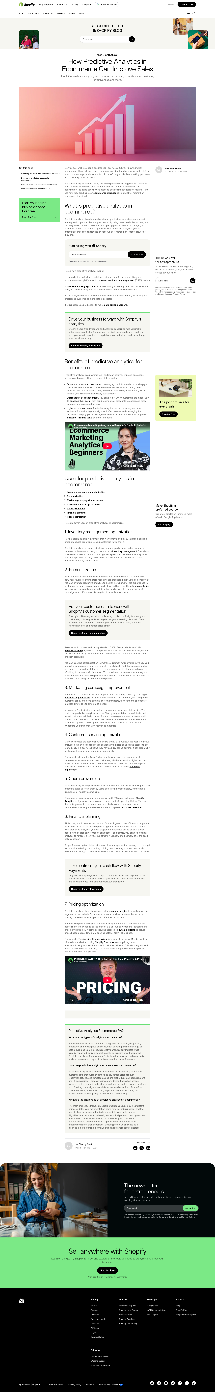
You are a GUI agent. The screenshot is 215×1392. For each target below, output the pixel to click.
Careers (94, 1310)
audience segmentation (77, 697)
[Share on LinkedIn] (148, 1148)
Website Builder (98, 1361)
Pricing (75, 4)
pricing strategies (118, 911)
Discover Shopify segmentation (88, 633)
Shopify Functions (104, 942)
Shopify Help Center (128, 1310)
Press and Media (98, 1319)
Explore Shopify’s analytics (85, 345)
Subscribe (190, 1208)
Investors (95, 1314)
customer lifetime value (79, 417)
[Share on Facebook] (135, 1148)
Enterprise (86, 4)
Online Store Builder (100, 1356)
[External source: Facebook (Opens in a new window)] (152, 1383)
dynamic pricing (126, 929)
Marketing (60, 13)
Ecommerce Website (100, 1365)
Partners (95, 1323)
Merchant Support (127, 1305)
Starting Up (48, 13)
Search (189, 13)
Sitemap (90, 1384)
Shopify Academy (127, 1319)
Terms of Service (55, 1384)
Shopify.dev (152, 1305)
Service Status (97, 1337)
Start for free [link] (136, 254)
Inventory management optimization (86, 492)
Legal (93, 1332)
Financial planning (76, 512)
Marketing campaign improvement (85, 500)
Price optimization (76, 517)
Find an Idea (33, 13)
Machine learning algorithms (82, 286)
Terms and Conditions (168, 1217)
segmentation (142, 586)
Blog (21, 13)
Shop (178, 1305)
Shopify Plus (181, 1310)
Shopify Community (128, 1323)
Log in (171, 4)
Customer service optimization (83, 504)
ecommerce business (104, 193)
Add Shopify (164, 524)
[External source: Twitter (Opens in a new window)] (159, 1383)
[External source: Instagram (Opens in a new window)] (173, 1383)
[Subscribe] (132, 39)
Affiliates (95, 1328)
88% (133, 939)
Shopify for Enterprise (186, 1314)
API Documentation (156, 1310)
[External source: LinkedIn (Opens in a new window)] (187, 1383)
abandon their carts (80, 401)
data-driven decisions (115, 305)
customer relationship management (115, 280)
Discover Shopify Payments (86, 889)
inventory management (124, 551)
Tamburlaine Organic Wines (93, 939)
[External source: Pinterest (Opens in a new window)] (194, 1383)
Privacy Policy (179, 294)
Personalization (75, 496)
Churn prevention (76, 508)
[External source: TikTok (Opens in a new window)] (180, 1383)
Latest (72, 13)
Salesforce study (74, 650)
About (94, 1305)
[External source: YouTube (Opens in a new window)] (166, 1383)
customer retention (131, 807)
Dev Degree (152, 1314)
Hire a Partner (125, 1314)
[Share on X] (141, 1148)
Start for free (186, 4)
